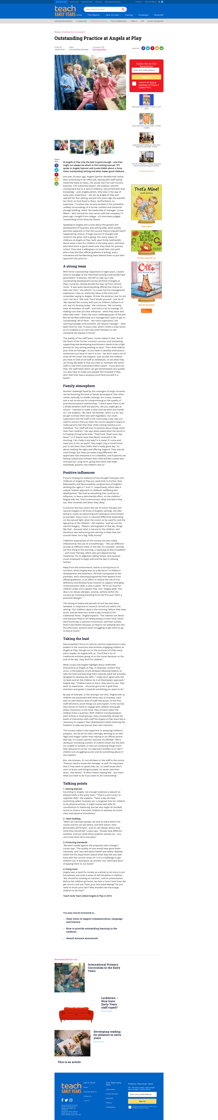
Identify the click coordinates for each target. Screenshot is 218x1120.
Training (129, 15)
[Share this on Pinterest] (152, 48)
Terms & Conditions (147, 1106)
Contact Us (88, 1096)
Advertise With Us (90, 1092)
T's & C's (87, 1101)
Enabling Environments (98, 21)
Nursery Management (156, 21)
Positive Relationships (119, 21)
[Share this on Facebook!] (143, 48)
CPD (142, 21)
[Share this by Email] (157, 48)
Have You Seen (112, 15)
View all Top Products (146, 171)
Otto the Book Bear (146, 305)
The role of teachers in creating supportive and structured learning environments (146, 165)
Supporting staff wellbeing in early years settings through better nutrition (146, 146)
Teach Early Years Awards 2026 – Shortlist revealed (146, 127)
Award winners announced (82, 938)
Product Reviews (112, 1094)
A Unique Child (81, 21)
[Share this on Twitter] (148, 48)
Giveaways (143, 15)
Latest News (110, 1089)
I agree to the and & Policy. (149, 84)
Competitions (110, 1107)
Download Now (99, 49)
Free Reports (94, 15)
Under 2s (134, 21)
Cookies (142, 87)
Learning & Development (63, 21)
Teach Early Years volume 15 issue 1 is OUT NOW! (146, 108)
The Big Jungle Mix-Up (146, 258)
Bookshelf (159, 15)
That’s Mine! (146, 226)
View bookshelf (145, 310)
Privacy (154, 85)
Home (79, 15)
